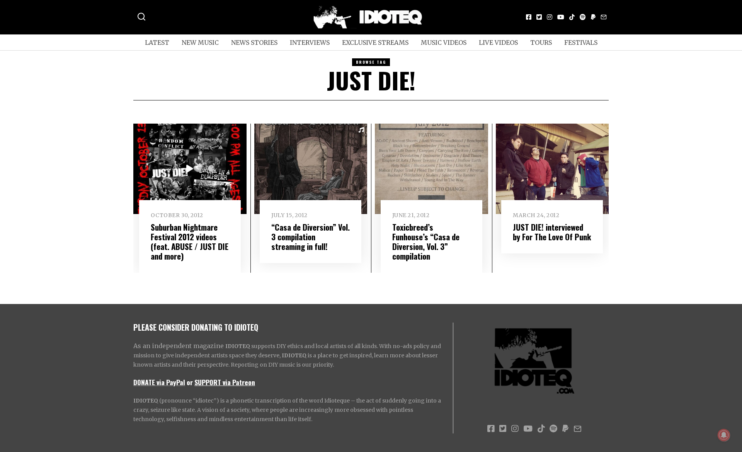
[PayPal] (593, 17)
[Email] (604, 17)
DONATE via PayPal (159, 382)
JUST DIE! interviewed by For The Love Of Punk (552, 232)
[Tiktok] (572, 17)
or (189, 382)
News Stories (254, 42)
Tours (541, 42)
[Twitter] (539, 17)
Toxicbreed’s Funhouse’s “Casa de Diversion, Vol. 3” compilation (425, 241)
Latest (157, 42)
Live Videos (498, 42)
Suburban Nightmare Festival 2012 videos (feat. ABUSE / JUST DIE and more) (189, 241)
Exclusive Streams (375, 42)
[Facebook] (528, 17)
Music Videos (443, 42)
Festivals (580, 42)
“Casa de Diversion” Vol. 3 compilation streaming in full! (310, 236)
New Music (200, 42)
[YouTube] (560, 17)
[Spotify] (583, 17)
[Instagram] (549, 17)
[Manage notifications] (724, 435)
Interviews (310, 42)
